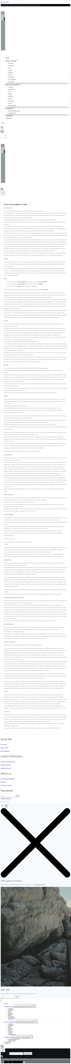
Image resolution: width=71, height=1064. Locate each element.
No (10, 1062)
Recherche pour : (5, 1053)
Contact (9, 118)
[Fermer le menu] (1, 1000)
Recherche (28, 1053)
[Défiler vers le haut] (2, 806)
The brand (9, 115)
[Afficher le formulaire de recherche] (2, 131)
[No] (24, 1062)
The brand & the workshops (8, 778)
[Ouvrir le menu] (3, 193)
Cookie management (6, 765)
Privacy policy (17, 1062)
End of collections (5, 751)
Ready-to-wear (4, 747)
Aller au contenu (5, 1)
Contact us (3, 782)
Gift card (11, 81)
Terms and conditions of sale (8, 761)
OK (6, 1062)
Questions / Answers (6, 785)
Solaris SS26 (12, 113)
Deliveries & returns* (6, 768)
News (7, 58)
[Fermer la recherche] (3, 1050)
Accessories (12, 105)
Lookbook (7, 1037)
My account (4, 744)
